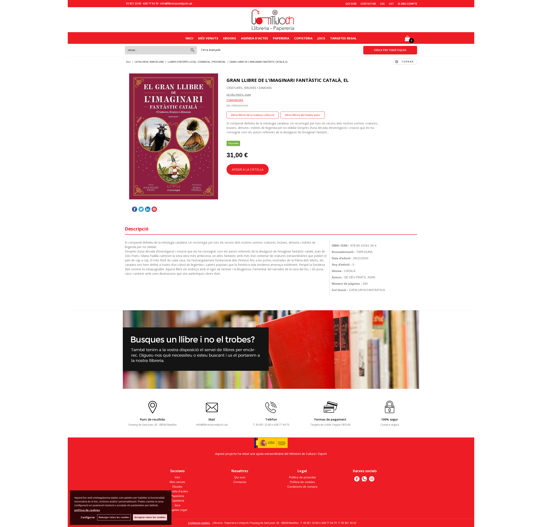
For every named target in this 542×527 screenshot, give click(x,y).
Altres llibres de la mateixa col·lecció (252, 115)
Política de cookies (302, 482)
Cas (382, 4)
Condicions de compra (302, 486)
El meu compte (407, 4)
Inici (189, 38)
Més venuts (208, 38)
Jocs (321, 38)
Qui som (351, 4)
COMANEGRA (235, 100)
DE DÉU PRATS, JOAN (239, 95)
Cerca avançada (210, 50)
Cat (391, 4)
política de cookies (87, 510)
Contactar (368, 4)
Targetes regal (343, 38)
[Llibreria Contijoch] (273, 19)
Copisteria (303, 38)
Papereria (281, 38)
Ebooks (229, 38)
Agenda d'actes (254, 38)
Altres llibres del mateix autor (302, 115)
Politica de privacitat (302, 477)
